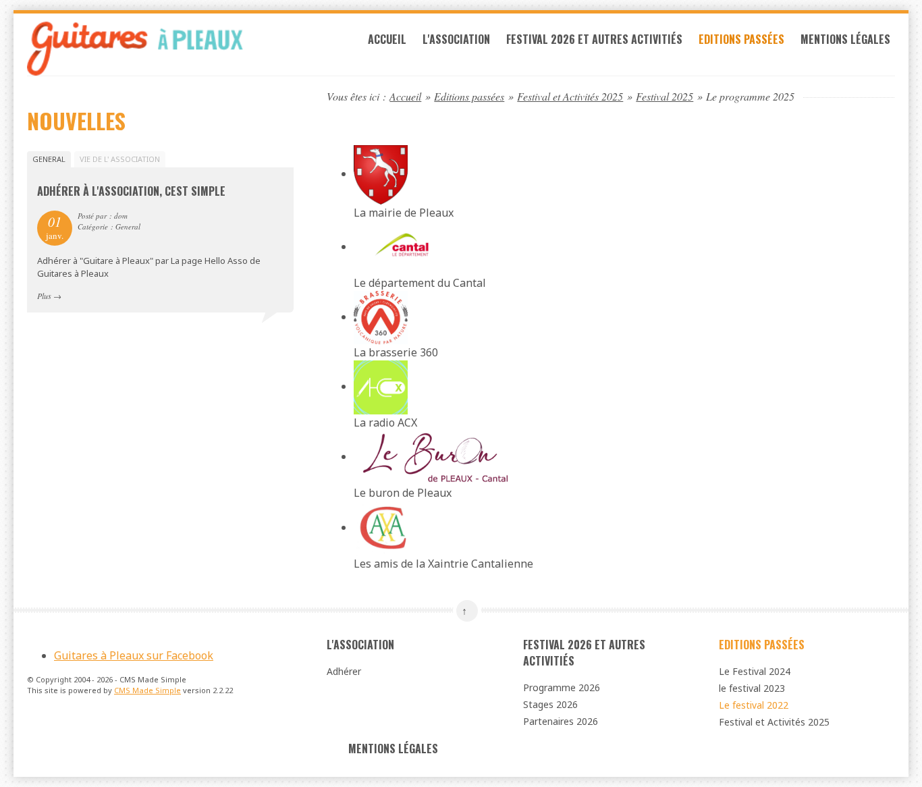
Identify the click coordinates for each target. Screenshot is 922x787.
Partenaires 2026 (560, 721)
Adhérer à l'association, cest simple (131, 191)
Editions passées (741, 39)
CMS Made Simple (147, 690)
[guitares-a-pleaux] (160, 49)
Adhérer (344, 671)
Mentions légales (845, 39)
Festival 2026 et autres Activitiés (594, 39)
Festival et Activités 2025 (570, 96)
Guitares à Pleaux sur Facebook (133, 655)
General (48, 159)
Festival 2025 (664, 96)
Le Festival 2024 (754, 671)
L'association (456, 39)
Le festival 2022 (753, 705)
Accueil (387, 39)
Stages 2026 (550, 704)
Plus (44, 295)
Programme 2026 (561, 687)
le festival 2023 (752, 688)
